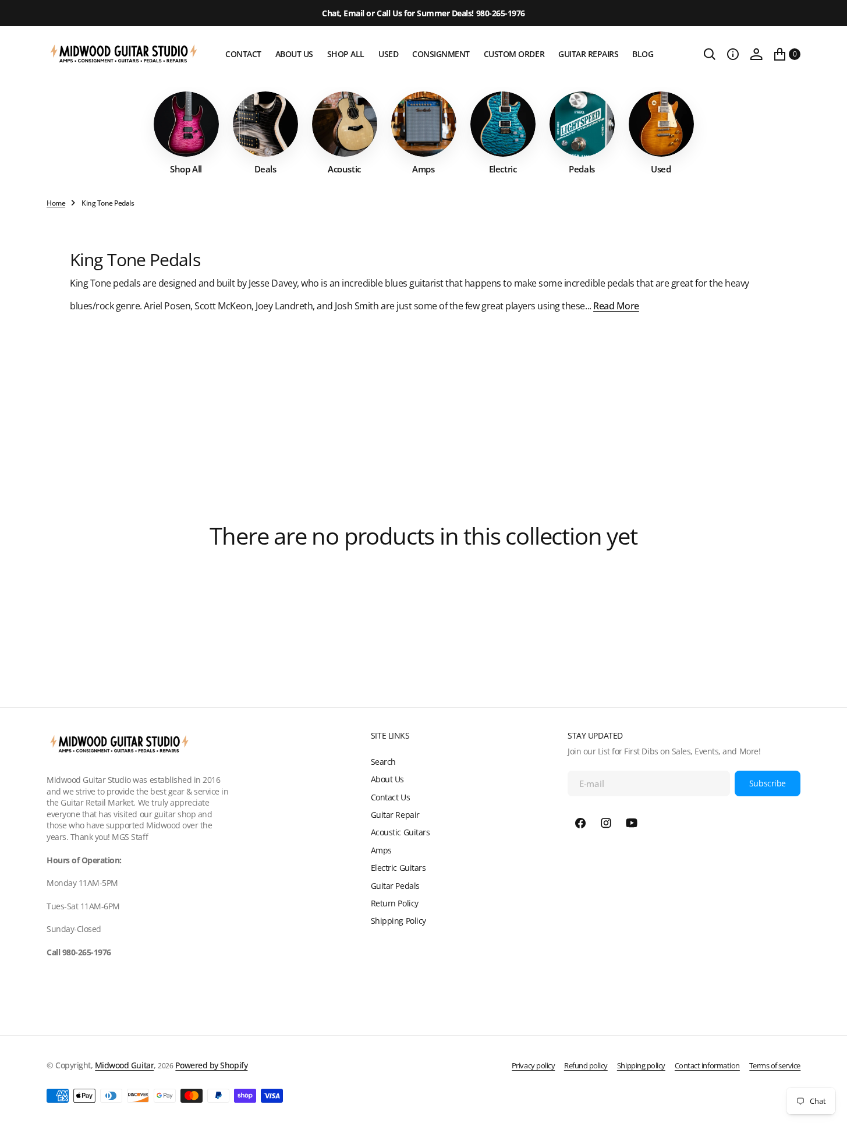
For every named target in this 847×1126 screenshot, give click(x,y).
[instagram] (606, 823)
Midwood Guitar (124, 1065)
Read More (616, 305)
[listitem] (186, 133)
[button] (733, 54)
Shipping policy (641, 1065)
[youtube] (631, 823)
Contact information (707, 1065)
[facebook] (580, 823)
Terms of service (774, 1065)
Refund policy (586, 1065)
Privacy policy (533, 1065)
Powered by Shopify (211, 1065)
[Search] (709, 54)
